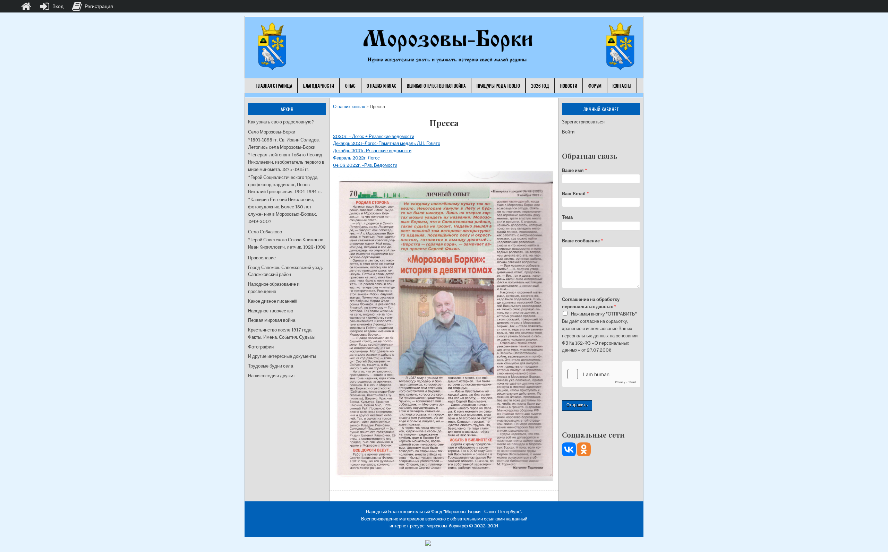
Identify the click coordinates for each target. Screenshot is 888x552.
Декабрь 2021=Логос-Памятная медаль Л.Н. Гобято (386, 143)
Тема (567, 217)
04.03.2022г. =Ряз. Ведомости (365, 165)
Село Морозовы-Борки (271, 132)
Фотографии (261, 347)
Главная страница (274, 85)
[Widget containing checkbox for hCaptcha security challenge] (601, 374)
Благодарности (318, 85)
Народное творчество (270, 310)
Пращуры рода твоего (498, 85)
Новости (568, 85)
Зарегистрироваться (583, 121)
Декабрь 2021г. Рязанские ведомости (372, 150)
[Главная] (26, 6)
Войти (568, 132)
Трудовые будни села (270, 366)
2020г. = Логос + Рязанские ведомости (373, 136)
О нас (350, 85)
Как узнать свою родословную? (281, 121)
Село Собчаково (265, 231)
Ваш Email (575, 193)
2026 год (540, 85)
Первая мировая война (271, 320)
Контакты (622, 85)
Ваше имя (574, 170)
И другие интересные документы (282, 356)
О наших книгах (381, 85)
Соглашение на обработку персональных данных (591, 303)
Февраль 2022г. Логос (356, 158)
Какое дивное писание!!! (272, 301)
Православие (262, 257)
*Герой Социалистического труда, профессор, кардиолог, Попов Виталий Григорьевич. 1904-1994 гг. (285, 185)
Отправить (577, 405)
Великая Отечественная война (436, 85)
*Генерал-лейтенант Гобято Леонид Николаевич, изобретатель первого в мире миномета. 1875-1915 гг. (286, 162)
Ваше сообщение (582, 240)
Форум (594, 85)
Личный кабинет (601, 109)
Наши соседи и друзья (271, 375)
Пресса (444, 123)
